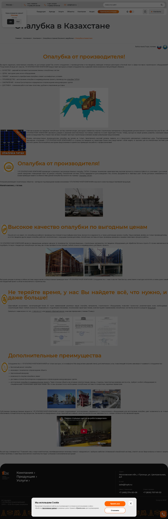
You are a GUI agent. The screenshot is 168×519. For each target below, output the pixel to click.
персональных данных (49, 508)
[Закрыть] (131, 503)
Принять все (115, 504)
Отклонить (115, 510)
